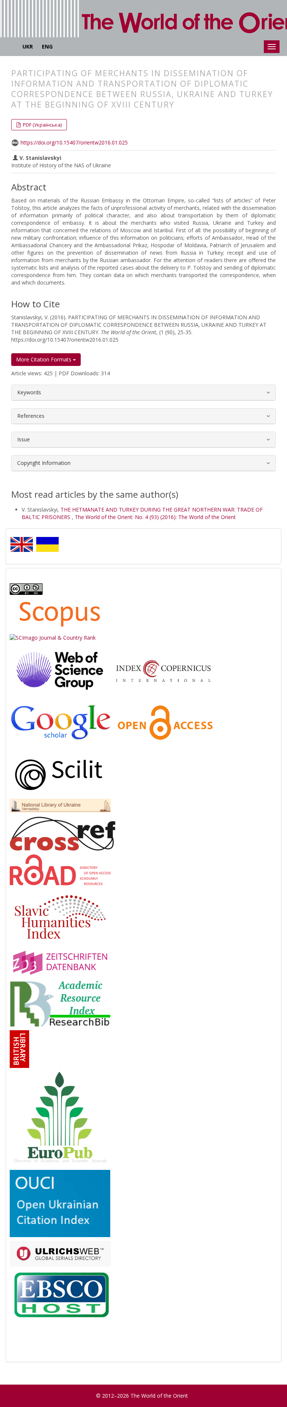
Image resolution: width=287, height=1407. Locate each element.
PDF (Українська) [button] (42, 124)
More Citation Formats (44, 359)
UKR (27, 46)
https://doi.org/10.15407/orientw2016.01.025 (74, 142)
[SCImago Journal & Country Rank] (53, 637)
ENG (47, 46)
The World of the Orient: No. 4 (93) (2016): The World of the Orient (155, 517)
